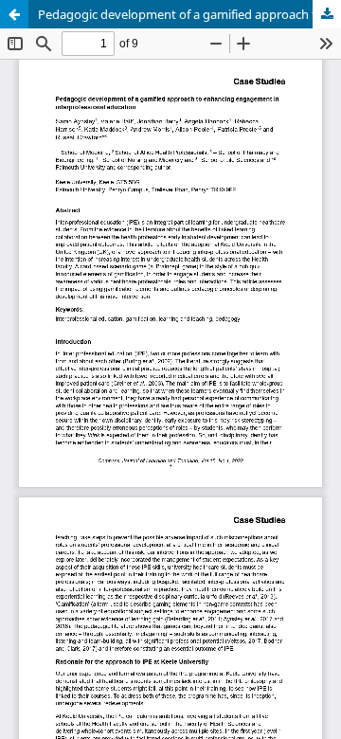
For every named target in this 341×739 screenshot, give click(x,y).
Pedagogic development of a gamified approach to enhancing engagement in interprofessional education (189, 14)
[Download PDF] (327, 14)
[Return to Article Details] (14, 14)
